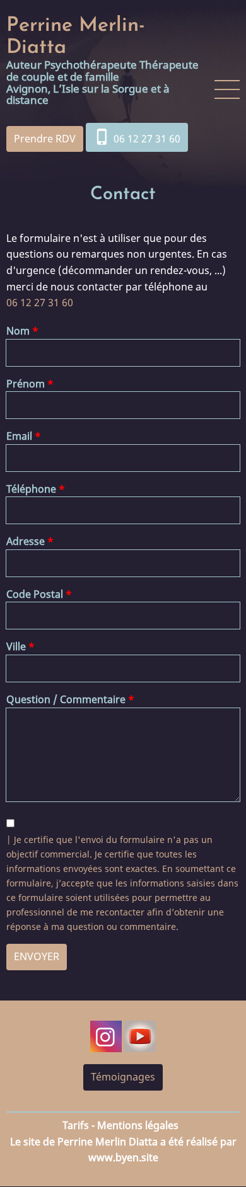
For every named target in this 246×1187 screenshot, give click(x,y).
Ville (16, 646)
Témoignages (123, 1077)
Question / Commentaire (66, 699)
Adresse (25, 541)
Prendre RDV (45, 139)
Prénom (25, 384)
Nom (18, 331)
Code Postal (34, 594)
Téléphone (31, 489)
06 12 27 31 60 (136, 137)
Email (19, 436)
